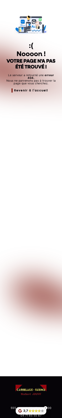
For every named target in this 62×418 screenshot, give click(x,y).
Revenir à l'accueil (31, 90)
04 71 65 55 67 (31, 415)
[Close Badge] (45, 408)
